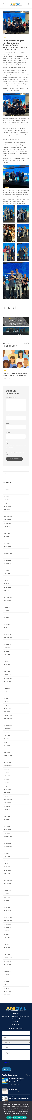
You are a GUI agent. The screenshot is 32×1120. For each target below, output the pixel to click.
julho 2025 (6, 529)
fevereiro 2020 (7, 749)
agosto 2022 (7, 647)
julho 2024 (6, 570)
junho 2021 (7, 695)
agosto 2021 (7, 688)
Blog (4, 37)
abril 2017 (6, 863)
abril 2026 (6, 499)
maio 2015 (6, 941)
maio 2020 (6, 738)
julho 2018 (6, 813)
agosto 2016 (7, 890)
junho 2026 (7, 492)
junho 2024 (7, 573)
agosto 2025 (7, 526)
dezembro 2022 (8, 634)
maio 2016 (6, 900)
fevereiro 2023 (7, 627)
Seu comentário (11, 397)
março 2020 (7, 745)
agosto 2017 (7, 850)
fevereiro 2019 (7, 789)
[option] (16, 364)
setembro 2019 (7, 765)
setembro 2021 (7, 685)
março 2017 (7, 866)
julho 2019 (6, 772)
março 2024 (7, 583)
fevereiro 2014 (7, 991)
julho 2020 (6, 732)
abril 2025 (6, 540)
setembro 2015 (7, 927)
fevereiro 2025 (7, 546)
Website (8, 432)
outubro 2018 (7, 802)
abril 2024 (6, 580)
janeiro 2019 (7, 792)
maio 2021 (6, 698)
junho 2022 (7, 654)
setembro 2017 (7, 846)
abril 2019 (6, 782)
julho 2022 (6, 651)
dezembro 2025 (8, 513)
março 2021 (7, 705)
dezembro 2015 (8, 917)
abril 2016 (6, 904)
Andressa (5, 52)
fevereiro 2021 (7, 708)
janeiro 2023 (7, 631)
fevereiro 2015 (7, 951)
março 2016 (7, 907)
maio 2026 (6, 496)
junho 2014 (7, 978)
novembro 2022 (8, 637)
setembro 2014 (7, 968)
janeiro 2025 (7, 550)
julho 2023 (6, 610)
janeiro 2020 (7, 752)
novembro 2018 (8, 799)
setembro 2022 (7, 644)
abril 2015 (6, 944)
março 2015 (7, 947)
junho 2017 (7, 856)
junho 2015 (7, 937)
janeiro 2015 (7, 954)
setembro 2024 (7, 563)
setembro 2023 (7, 604)
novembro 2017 (8, 840)
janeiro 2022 (7, 671)
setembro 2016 (7, 887)
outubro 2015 (7, 924)
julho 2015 (6, 934)
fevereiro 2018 (7, 829)
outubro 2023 (7, 600)
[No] (30, 1110)
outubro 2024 (7, 560)
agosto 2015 (7, 930)
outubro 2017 (7, 843)
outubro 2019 (7, 762)
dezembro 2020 (8, 715)
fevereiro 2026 (7, 506)
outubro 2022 (7, 641)
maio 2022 (6, 658)
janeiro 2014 (7, 994)
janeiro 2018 (7, 833)
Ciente (9, 1117)
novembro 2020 (8, 718)
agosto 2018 (7, 809)
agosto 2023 (7, 607)
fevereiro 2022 (7, 668)
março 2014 (7, 988)
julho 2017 (6, 853)
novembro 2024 (8, 556)
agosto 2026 (7, 486)
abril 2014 (6, 984)
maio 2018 (6, 819)
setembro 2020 (7, 725)
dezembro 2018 (8, 796)
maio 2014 (6, 981)
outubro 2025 (7, 519)
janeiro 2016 (7, 914)
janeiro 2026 (7, 509)
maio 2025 (6, 536)
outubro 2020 (7, 722)
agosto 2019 (7, 769)
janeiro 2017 (7, 873)
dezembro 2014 (8, 957)
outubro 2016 (7, 883)
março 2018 (7, 826)
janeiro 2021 (7, 711)
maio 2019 (6, 779)
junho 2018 (7, 816)
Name (8, 414)
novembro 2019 (8, 759)
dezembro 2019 (8, 755)
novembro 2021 (8, 678)
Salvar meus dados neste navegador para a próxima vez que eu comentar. (16, 445)
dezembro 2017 (8, 836)
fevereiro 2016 (7, 910)
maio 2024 (6, 577)
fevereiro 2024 (7, 587)
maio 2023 (6, 617)
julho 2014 (6, 974)
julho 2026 (6, 489)
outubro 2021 (7, 681)
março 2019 (7, 786)
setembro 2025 (7, 523)
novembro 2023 (8, 597)
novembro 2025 (8, 516)
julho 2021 (6, 691)
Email (7, 423)
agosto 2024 (7, 567)
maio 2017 (6, 860)
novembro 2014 (8, 961)
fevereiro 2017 (7, 870)
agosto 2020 (7, 728)
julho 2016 (6, 893)
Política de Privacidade (19, 1117)
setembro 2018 (7, 806)
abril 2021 (6, 701)
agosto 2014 (7, 971)
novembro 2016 (8, 880)
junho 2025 (7, 533)
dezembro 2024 (8, 553)
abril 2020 (6, 742)
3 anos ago (9, 52)
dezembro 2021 (8, 674)
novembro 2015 (8, 920)
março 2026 (7, 503)
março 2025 (7, 543)
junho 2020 (7, 735)
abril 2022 (6, 661)
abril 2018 (6, 823)
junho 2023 (7, 614)
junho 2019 (7, 775)
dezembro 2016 (8, 877)
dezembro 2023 (8, 594)
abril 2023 (6, 621)
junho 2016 (7, 897)
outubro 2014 (7, 964)
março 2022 (7, 664)
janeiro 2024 (7, 590)
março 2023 (7, 624)
